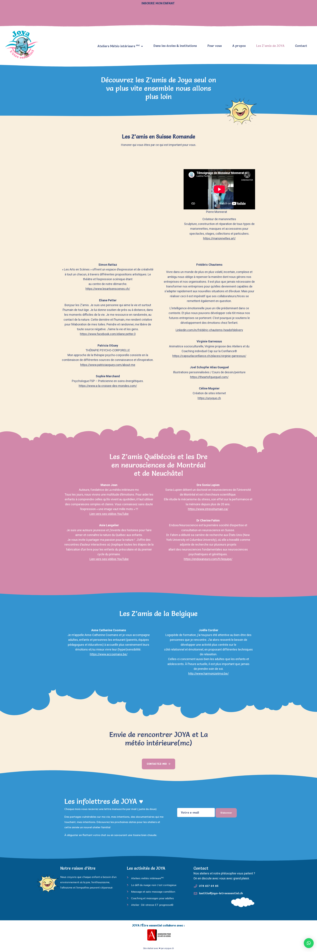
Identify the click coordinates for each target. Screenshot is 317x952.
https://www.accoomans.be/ (108, 654)
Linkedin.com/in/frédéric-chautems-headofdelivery (209, 330)
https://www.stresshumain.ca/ (208, 509)
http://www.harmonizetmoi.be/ (208, 673)
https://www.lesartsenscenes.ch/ (108, 288)
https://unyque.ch (209, 398)
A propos (239, 46)
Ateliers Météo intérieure (118, 46)
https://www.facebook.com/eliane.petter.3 (108, 334)
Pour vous (214, 46)
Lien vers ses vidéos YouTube (109, 514)
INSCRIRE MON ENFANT (158, 3)
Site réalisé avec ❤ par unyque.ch (158, 948)
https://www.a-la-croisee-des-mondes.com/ (108, 385)
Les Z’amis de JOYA (270, 46)
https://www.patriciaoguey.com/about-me (107, 365)
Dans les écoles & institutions (175, 46)
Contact (301, 46)
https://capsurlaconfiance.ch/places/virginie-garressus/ (209, 356)
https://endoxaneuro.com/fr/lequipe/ (208, 559)
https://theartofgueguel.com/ (209, 377)
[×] (309, 943)
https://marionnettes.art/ (219, 238)
